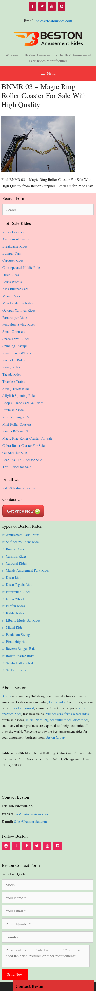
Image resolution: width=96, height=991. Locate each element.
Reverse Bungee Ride (17, 417)
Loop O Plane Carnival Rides (22, 402)
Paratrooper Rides (14, 317)
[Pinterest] (62, 6)
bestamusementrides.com (32, 813)
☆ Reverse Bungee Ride (18, 648)
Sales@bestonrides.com (54, 20)
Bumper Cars (11, 253)
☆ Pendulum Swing (16, 634)
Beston (6, 696)
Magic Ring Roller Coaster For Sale (27, 438)
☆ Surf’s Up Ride (14, 670)
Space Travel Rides (15, 338)
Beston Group (55, 737)
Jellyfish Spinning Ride (18, 395)
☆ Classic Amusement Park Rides (25, 570)
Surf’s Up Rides (13, 360)
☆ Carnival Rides (14, 556)
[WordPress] (6, 846)
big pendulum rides (58, 719)
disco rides (80, 719)
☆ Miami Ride (12, 627)
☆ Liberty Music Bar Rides (21, 620)
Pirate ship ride (13, 410)
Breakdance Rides (14, 246)
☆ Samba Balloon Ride (18, 663)
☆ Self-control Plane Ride (20, 541)
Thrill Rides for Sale (16, 466)
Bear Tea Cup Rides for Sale (22, 459)
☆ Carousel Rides (14, 563)
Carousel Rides (12, 260)
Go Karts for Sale (14, 452)
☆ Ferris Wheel (13, 599)
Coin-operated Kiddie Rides (21, 267)
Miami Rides (11, 296)
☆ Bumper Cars (13, 549)
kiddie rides (57, 702)
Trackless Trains (13, 381)
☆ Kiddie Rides (13, 613)
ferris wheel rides (76, 713)
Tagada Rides (11, 374)
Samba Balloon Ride (16, 431)
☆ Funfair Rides (13, 605)
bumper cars (54, 713)
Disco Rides (10, 274)
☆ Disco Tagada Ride (17, 584)
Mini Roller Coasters (16, 424)
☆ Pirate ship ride (14, 641)
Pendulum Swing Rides (18, 324)
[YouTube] (52, 6)
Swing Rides (11, 367)
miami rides (34, 719)
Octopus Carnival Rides (18, 310)
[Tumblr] (16, 846)
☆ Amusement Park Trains (20, 534)
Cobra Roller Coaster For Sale (23, 445)
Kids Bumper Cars (15, 288)
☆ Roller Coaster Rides (18, 655)
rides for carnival (22, 708)
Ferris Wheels (12, 282)
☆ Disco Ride (11, 577)
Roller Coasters (13, 232)
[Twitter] (42, 6)
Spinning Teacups (14, 346)
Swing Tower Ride (15, 388)
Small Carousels (13, 331)
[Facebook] (32, 6)
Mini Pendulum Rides (17, 303)
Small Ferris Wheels (16, 353)
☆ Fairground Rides (16, 591)
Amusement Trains (15, 239)
